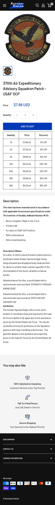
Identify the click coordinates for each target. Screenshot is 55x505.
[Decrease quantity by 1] (17, 115)
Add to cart (27, 126)
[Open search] (37, 5)
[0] (49, 5)
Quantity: (7, 115)
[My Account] (43, 5)
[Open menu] (4, 5)
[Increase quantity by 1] (33, 115)
